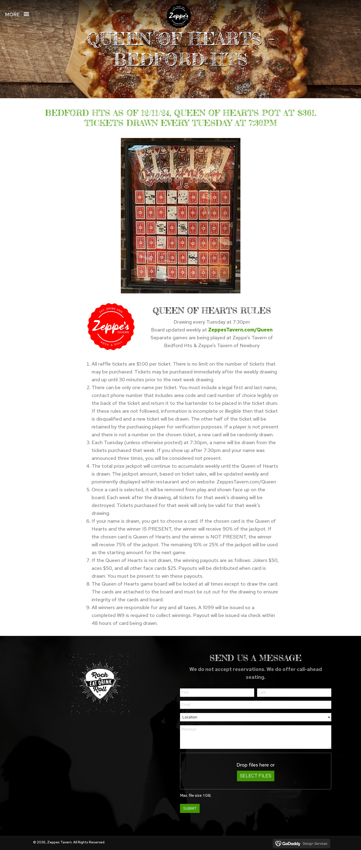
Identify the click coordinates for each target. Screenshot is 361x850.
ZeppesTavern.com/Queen (240, 330)
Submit (190, 808)
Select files (255, 776)
